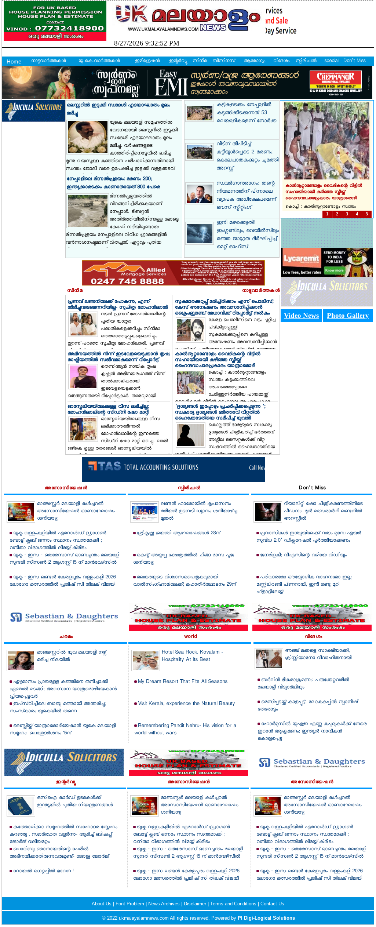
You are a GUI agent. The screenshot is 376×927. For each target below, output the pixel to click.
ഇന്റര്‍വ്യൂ (177, 61)
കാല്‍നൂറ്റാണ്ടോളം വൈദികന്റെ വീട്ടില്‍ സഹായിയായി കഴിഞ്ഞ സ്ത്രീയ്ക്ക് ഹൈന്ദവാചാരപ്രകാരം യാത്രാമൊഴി (217, 360)
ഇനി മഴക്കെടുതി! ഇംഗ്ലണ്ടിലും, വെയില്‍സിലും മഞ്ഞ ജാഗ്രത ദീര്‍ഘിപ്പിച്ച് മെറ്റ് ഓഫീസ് (248, 235)
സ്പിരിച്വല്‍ (306, 61)
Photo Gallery (348, 315)
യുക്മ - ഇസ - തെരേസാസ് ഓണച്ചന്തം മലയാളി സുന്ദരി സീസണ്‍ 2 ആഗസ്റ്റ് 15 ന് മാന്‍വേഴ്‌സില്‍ (64, 559)
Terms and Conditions (234, 903)
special (331, 61)
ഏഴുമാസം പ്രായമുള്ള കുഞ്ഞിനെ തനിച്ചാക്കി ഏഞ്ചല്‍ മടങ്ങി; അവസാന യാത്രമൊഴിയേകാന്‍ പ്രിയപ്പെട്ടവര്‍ (63, 689)
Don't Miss (354, 61)
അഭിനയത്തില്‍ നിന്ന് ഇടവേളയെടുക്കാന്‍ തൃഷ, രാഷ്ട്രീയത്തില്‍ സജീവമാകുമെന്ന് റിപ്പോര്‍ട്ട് (118, 357)
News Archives (164, 903)
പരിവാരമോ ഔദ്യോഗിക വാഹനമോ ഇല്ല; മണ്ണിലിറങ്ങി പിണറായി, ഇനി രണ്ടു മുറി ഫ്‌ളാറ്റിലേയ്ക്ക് (304, 585)
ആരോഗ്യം (254, 61)
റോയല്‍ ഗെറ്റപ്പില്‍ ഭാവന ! (43, 871)
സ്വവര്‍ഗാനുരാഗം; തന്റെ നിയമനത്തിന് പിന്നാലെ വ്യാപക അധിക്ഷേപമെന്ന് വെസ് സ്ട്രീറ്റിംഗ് (246, 196)
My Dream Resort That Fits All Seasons (182, 682)
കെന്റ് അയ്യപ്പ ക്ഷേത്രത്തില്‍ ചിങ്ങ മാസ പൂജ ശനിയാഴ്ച (183, 559)
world (190, 637)
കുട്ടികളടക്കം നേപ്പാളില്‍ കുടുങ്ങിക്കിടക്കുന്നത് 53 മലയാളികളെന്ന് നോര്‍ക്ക (246, 113)
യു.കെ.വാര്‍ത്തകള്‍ (99, 61)
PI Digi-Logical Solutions (266, 918)
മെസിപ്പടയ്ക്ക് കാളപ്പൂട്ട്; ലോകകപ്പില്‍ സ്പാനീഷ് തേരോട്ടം (308, 705)
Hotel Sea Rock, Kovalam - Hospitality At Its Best (192, 656)
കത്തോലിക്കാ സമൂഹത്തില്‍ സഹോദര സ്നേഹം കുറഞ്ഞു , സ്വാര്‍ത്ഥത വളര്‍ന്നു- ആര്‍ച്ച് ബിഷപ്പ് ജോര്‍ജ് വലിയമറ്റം (63, 835)
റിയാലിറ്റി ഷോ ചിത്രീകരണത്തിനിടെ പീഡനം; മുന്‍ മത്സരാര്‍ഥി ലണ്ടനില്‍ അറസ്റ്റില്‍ (323, 511)
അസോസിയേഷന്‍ (66, 488)
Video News (301, 315)
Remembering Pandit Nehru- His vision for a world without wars (185, 729)
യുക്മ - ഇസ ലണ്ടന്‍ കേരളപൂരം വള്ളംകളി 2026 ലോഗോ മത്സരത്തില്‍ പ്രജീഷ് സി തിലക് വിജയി (63, 581)
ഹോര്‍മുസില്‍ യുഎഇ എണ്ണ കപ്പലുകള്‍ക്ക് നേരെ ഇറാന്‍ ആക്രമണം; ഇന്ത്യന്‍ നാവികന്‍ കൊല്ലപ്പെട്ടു (312, 731)
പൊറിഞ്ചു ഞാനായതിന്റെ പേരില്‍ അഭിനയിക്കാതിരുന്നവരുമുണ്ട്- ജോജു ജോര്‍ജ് (59, 853)
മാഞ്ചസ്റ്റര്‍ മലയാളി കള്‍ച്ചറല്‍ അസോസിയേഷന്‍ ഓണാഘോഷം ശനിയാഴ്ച (75, 511)
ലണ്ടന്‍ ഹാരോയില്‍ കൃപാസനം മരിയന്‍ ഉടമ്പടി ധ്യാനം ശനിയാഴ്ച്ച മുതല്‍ (199, 511)
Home (14, 61)
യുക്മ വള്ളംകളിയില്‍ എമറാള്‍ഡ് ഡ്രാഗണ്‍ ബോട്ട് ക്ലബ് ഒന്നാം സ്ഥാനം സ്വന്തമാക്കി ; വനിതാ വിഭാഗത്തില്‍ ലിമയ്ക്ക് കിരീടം (58, 541)
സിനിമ (200, 61)
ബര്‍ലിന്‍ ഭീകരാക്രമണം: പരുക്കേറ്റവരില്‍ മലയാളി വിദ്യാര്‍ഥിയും (303, 683)
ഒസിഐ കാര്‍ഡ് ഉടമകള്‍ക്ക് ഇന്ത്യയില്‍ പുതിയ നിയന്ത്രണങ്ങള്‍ (75, 801)
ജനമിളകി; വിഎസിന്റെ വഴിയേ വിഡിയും (303, 555)
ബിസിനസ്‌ (223, 61)
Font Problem (131, 903)
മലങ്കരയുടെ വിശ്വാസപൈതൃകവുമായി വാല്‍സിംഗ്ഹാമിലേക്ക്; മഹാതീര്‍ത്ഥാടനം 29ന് (184, 581)
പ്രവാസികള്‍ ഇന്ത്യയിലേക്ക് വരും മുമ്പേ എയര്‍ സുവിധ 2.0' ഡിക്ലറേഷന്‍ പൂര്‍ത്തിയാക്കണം (308, 537)
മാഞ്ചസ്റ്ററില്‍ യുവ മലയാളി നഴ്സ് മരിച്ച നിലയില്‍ (71, 656)
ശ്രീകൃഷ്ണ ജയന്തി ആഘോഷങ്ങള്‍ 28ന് (178, 533)
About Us (102, 903)
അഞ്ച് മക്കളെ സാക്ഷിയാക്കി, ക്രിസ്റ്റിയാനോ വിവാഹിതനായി (318, 654)
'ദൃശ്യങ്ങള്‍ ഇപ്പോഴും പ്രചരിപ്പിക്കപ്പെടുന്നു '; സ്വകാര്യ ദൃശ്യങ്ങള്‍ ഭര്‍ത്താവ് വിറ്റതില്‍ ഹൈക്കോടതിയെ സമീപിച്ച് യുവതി (220, 413)
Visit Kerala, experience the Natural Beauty (186, 704)
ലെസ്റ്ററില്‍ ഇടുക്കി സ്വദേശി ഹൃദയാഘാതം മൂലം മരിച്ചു (118, 109)
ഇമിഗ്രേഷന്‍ (147, 61)
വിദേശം (281, 61)
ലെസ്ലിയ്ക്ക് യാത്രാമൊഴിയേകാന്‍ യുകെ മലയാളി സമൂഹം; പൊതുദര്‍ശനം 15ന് (63, 729)
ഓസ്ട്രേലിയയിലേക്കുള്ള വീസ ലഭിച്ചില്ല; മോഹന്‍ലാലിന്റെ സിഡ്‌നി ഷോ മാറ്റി (108, 410)
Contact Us (272, 903)
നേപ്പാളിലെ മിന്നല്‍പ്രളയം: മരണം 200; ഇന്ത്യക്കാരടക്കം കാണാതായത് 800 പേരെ (113, 183)
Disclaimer (196, 903)
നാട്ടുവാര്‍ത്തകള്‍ (48, 61)
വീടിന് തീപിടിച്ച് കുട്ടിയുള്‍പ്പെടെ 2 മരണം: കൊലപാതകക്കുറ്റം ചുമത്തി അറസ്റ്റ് (247, 157)
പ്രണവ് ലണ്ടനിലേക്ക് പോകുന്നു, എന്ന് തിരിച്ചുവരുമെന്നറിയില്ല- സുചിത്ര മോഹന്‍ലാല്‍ (117, 305)
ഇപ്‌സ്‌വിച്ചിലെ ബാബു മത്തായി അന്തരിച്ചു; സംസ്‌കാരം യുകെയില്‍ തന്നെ (58, 707)
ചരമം (66, 637)
